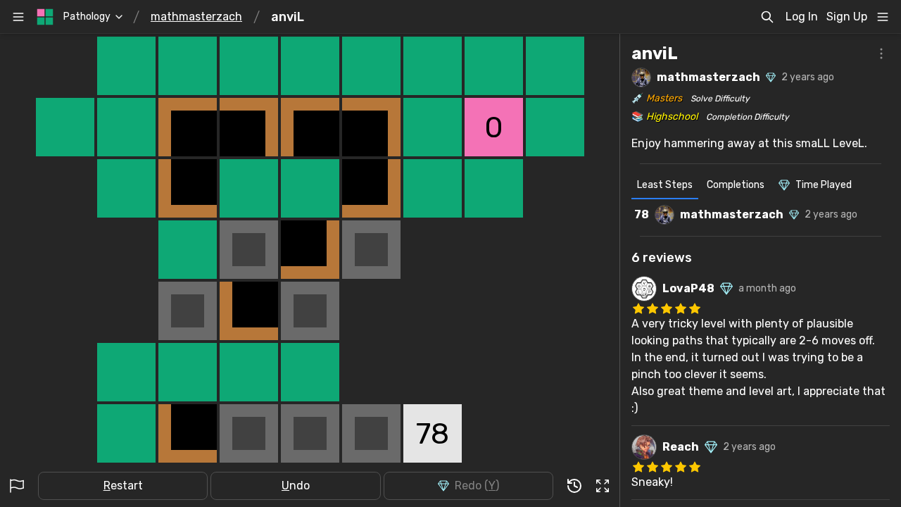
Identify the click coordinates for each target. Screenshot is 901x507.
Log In (802, 16)
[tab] (664, 187)
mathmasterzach (196, 16)
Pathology (87, 17)
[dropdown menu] (883, 17)
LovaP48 (688, 288)
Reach (680, 446)
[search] (767, 17)
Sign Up (846, 16)
